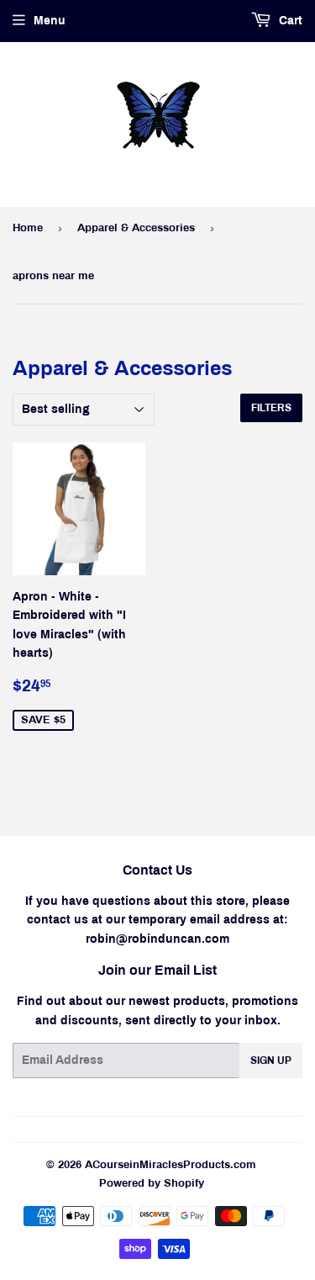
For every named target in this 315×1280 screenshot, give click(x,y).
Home (28, 228)
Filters (271, 408)
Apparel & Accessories (136, 228)
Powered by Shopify (151, 1183)
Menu (50, 20)
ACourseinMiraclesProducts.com (170, 1165)
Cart (289, 20)
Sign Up (270, 1060)
